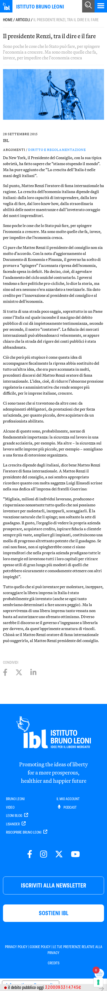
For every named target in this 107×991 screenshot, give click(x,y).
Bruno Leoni (15, 798)
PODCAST (70, 807)
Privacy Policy (16, 946)
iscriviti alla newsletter (53, 885)
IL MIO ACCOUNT (68, 798)
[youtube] (75, 854)
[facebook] (29, 854)
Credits (53, 963)
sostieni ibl (53, 913)
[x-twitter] (59, 854)
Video (10, 807)
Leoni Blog (14, 815)
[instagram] (43, 854)
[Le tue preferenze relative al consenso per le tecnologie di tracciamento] (98, 982)
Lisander (13, 824)
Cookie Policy (40, 946)
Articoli (23, 20)
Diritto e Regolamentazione (57, 150)
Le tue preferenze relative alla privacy (75, 949)
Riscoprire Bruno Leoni (24, 832)
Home (7, 20)
